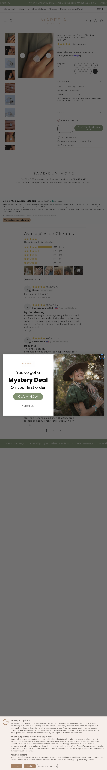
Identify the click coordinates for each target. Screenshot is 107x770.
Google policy (88, 759)
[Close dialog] (102, 357)
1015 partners (26, 723)
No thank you (28, 406)
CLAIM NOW (28, 396)
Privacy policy (72, 759)
